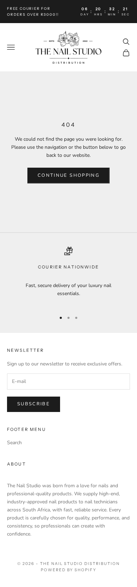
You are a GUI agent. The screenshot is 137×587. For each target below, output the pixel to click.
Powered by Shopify (69, 569)
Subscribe (33, 404)
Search (14, 442)
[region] (68, 276)
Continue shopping (68, 175)
